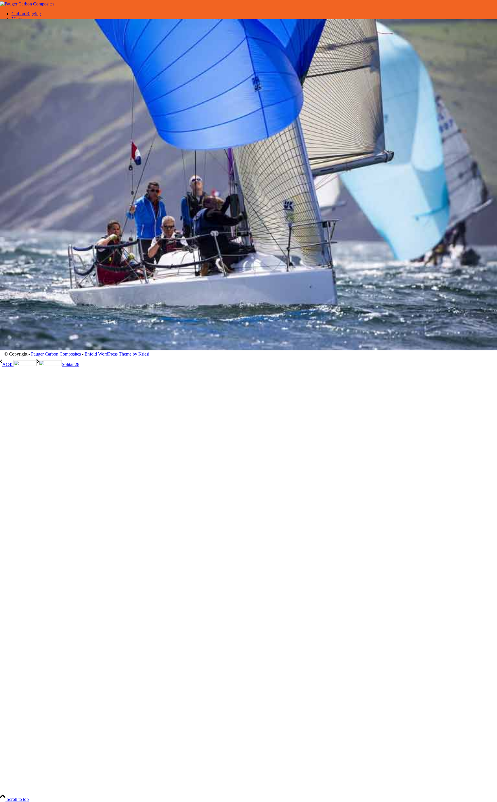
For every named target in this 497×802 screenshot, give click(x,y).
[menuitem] (254, 13)
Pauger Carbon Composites (56, 354)
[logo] (27, 3)
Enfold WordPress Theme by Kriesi (117, 354)
